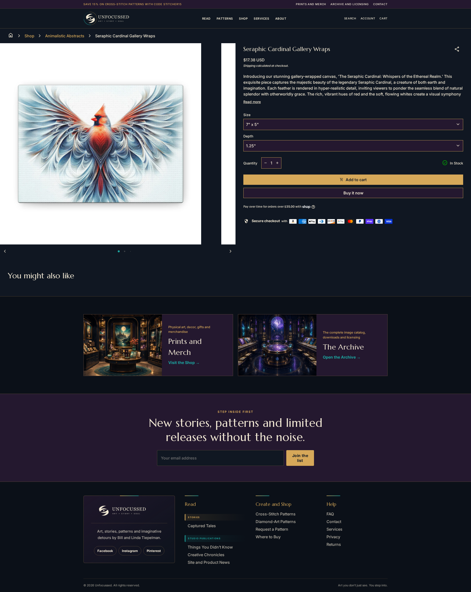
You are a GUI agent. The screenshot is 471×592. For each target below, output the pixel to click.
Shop (243, 18)
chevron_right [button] (231, 251)
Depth (248, 136)
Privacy (333, 536)
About (281, 18)
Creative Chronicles (206, 554)
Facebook (105, 551)
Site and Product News (209, 562)
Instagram (130, 551)
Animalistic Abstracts (64, 35)
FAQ (330, 513)
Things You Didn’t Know (210, 547)
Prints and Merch (311, 4)
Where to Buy (268, 536)
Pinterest (154, 551)
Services (261, 18)
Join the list (300, 458)
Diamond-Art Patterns (276, 521)
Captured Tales (202, 525)
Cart (383, 18)
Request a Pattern (272, 529)
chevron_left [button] (5, 251)
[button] (119, 251)
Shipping (249, 65)
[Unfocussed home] (113, 18)
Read (206, 18)
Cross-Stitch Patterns (276, 513)
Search (350, 18)
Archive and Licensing (349, 4)
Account (368, 18)
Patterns (225, 18)
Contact (380, 4)
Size (246, 115)
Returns (334, 544)
